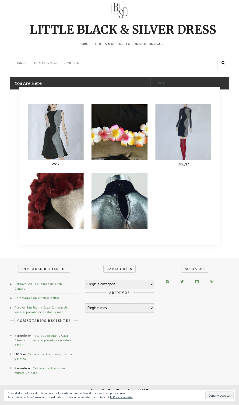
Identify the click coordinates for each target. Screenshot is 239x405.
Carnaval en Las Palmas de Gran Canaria (38, 286)
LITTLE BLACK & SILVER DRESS (123, 29)
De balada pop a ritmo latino (36, 298)
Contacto (71, 63)
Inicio (21, 63)
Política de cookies (121, 397)
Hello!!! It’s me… (44, 63)
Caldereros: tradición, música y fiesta (43, 357)
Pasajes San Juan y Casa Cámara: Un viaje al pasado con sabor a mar (41, 310)
